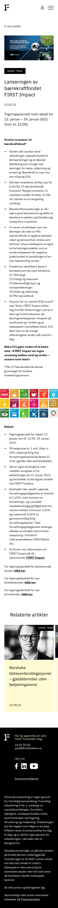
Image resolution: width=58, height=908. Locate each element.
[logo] (6, 8)
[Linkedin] (23, 766)
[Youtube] (34, 766)
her (43, 887)
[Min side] (42, 8)
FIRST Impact (35, 557)
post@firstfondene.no (28, 748)
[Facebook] (16, 766)
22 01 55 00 (22, 745)
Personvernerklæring (26, 778)
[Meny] (51, 7)
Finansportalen (30, 899)
